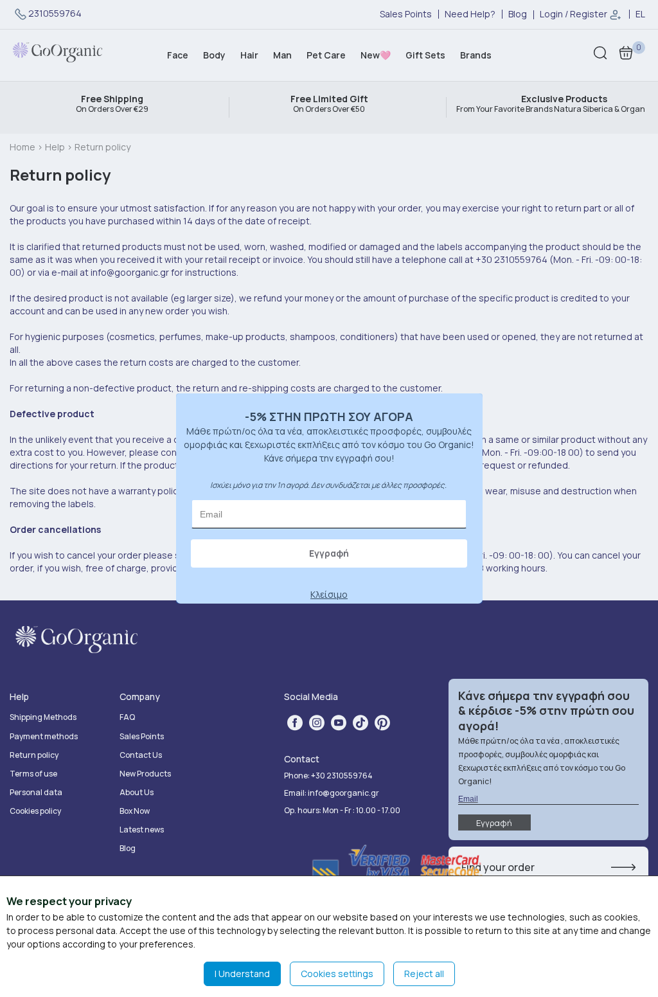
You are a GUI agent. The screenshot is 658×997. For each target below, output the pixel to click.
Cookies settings (337, 973)
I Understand (242, 973)
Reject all (424, 973)
